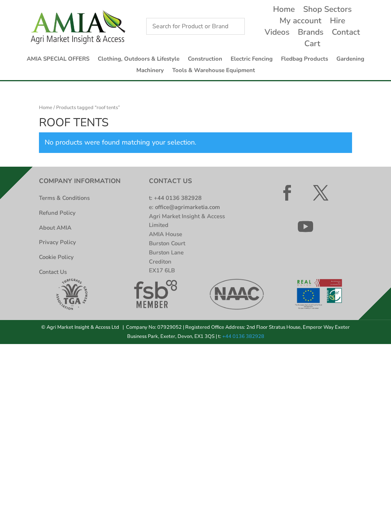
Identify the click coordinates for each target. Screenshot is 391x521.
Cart (312, 45)
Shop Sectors (327, 10)
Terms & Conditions (64, 198)
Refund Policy (57, 213)
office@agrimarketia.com (187, 207)
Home (284, 10)
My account (301, 22)
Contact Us (53, 272)
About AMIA (55, 228)
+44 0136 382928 (178, 198)
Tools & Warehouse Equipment (213, 71)
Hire (337, 22)
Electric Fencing (252, 59)
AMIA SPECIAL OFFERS (58, 59)
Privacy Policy (57, 242)
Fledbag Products (304, 59)
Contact (346, 33)
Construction (205, 59)
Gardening (350, 59)
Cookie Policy (56, 257)
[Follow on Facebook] (287, 193)
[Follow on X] (320, 193)
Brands (310, 33)
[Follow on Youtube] (305, 226)
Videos (277, 33)
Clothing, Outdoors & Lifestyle (138, 59)
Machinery (150, 71)
